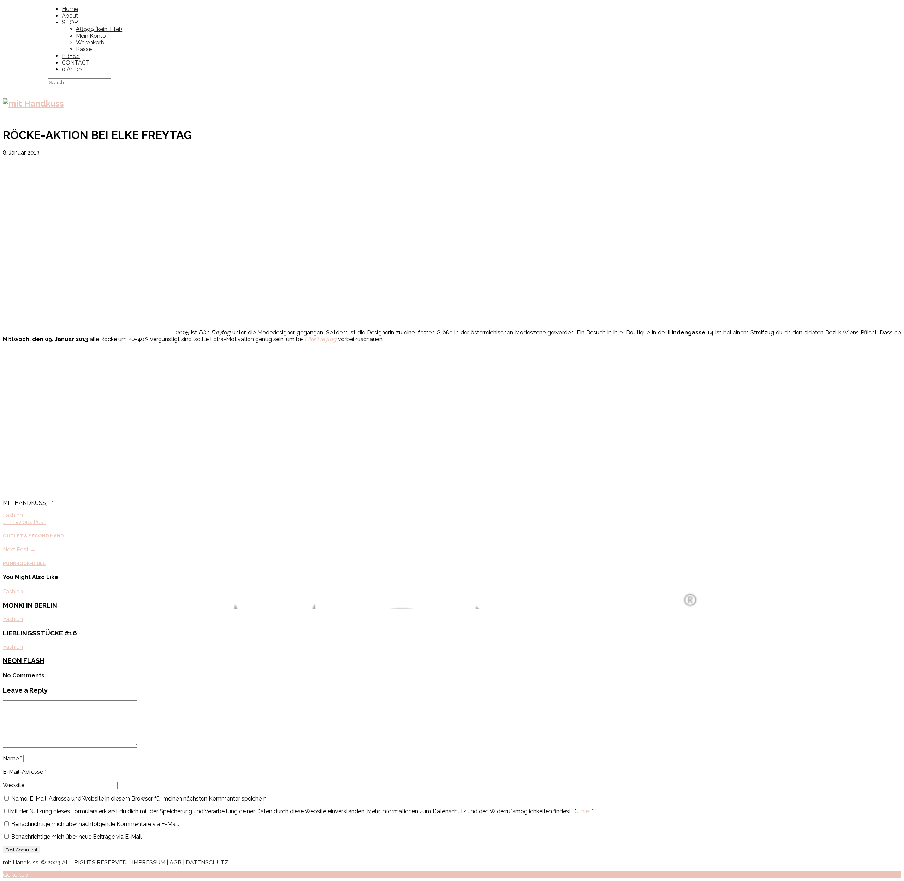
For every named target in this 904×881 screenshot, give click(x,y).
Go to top (15, 874)
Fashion (13, 515)
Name (12, 758)
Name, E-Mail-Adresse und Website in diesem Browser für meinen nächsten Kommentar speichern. (139, 798)
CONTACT (76, 62)
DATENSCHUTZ (207, 862)
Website (13, 785)
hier (585, 811)
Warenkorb (90, 42)
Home (70, 9)
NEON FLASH (23, 660)
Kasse (84, 49)
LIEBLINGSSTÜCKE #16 (40, 633)
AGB (176, 862)
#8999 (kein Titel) (99, 29)
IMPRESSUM (148, 862)
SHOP (70, 22)
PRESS (71, 56)
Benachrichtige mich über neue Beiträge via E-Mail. (77, 836)
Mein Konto (91, 35)
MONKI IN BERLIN (30, 605)
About (70, 15)
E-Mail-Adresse (24, 771)
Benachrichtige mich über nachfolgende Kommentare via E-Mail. (95, 824)
